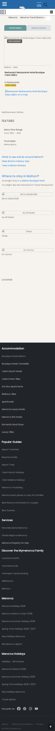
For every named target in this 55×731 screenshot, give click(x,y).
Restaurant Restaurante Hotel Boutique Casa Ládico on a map (26, 93)
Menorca (13, 17)
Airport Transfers (10, 449)
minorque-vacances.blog (15, 573)
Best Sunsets (8, 510)
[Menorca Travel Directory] (3, 12)
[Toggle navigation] (51, 12)
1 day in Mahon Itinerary (14, 165)
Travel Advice (9, 699)
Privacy (39, 724)
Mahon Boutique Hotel (33, 180)
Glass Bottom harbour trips (15, 161)
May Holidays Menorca (13, 636)
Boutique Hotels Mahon (14, 356)
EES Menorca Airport (12, 644)
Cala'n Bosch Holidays (13, 472)
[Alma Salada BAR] (27, 194)
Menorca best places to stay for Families (23, 495)
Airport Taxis (8, 464)
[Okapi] (27, 231)
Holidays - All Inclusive (13, 661)
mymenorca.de (10, 565)
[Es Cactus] (27, 250)
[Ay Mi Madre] (27, 213)
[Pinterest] (25, 707)
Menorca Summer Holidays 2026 (18, 621)
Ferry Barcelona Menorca (14, 527)
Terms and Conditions (22, 724)
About (5, 724)
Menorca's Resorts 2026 (14, 669)
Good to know (39, 27)
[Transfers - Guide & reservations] (39, 3)
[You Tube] (36, 707)
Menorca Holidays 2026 (14, 606)
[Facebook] (19, 707)
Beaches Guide (9, 457)
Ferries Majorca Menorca (14, 535)
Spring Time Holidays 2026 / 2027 (19, 628)
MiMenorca (7, 580)
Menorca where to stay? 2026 (17, 613)
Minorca (6, 588)
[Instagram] (30, 707)
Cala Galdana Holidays (13, 479)
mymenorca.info (10, 558)
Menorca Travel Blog (12, 487)
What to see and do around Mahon (22, 157)
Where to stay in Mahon (19, 176)
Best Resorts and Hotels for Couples (20, 502)
